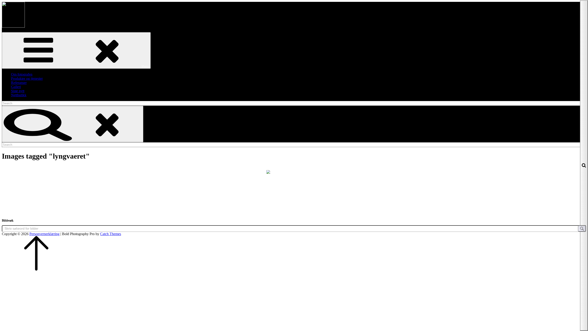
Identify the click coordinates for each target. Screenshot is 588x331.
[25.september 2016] (294, 188)
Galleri (16, 87)
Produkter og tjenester (27, 78)
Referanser (19, 83)
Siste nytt (17, 91)
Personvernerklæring (44, 234)
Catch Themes (110, 234)
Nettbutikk (18, 95)
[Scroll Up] (36, 269)
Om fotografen (21, 74)
